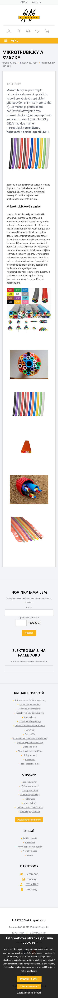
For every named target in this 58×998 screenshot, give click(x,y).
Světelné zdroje (30, 747)
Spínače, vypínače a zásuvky (30, 742)
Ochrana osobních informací (30, 807)
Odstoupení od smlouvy (29, 819)
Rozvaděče (30, 734)
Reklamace (30, 799)
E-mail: (29, 607)
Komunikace (30, 717)
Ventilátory (30, 759)
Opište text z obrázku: (29, 617)
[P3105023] (29, 493)
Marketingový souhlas (30, 811)
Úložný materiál (30, 755)
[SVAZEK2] (29, 534)
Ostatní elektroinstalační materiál (30, 725)
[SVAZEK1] (29, 367)
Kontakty (32, 889)
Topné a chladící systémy (30, 751)
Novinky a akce (30, 851)
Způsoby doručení (30, 786)
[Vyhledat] (18, 31)
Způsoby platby (30, 782)
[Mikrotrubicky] (29, 409)
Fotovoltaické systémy (29, 704)
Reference (32, 874)
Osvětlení (30, 730)
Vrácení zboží (30, 803)
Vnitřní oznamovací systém (30, 847)
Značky (32, 879)
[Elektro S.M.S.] (29, 15)
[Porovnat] (28, 31)
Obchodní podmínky (29, 794)
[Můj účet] (9, 31)
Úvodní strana (9, 62)
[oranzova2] (29, 451)
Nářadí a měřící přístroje (30, 721)
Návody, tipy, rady (29, 62)
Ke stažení (30, 842)
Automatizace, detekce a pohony (30, 700)
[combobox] (24, 2)
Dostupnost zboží (30, 790)
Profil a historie (30, 838)
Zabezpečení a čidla (30, 764)
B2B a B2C (32, 884)
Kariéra (30, 855)
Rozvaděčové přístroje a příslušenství (30, 738)
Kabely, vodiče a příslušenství (30, 713)
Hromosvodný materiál (30, 709)
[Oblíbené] (37, 31)
